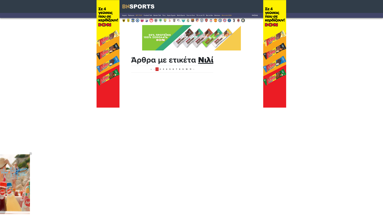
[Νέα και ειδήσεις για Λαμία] (147, 20)
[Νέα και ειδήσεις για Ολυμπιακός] (151, 20)
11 (190, 69)
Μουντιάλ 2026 (227, 15)
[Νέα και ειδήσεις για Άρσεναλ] (206, 20)
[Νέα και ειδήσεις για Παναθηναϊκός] (160, 20)
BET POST (139, 15)
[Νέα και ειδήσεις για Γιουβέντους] (234, 20)
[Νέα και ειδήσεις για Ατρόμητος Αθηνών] (137, 20)
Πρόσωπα (131, 15)
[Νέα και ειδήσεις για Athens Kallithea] (179, 20)
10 (187, 69)
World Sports (181, 15)
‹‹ (151, 69)
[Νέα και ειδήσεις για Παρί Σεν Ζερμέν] (229, 20)
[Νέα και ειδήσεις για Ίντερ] (243, 20)
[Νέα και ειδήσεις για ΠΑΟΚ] (174, 20)
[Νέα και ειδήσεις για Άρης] (128, 20)
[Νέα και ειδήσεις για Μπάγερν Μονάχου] (225, 20)
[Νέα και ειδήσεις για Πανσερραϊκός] (170, 20)
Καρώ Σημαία (171, 15)
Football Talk (148, 15)
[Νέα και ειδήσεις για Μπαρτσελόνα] (192, 20)
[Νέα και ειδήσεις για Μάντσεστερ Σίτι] (202, 20)
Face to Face (191, 15)
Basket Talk (157, 15)
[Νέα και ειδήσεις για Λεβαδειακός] (183, 20)
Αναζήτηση (255, 15)
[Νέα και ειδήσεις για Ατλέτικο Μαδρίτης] (197, 20)
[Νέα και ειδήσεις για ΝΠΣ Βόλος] (142, 20)
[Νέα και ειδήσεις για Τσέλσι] (220, 20)
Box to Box (209, 15)
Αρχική (124, 15)
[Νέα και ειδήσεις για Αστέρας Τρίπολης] (133, 20)
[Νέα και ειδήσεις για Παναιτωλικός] (165, 20)
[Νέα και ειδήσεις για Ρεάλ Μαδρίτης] (188, 20)
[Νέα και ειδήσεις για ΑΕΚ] (124, 20)
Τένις (164, 15)
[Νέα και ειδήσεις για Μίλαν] (238, 20)
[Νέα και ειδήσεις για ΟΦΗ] (156, 20)
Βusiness (217, 15)
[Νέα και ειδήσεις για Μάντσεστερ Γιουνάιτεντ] (215, 20)
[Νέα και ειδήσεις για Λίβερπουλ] (211, 20)
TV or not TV (200, 15)
